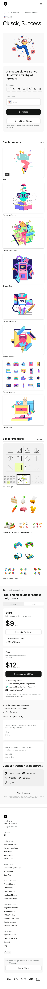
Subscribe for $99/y (23, 632)
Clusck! (9, 17)
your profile (19, 696)
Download (23, 112)
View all (41, 142)
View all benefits (23, 793)
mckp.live (12, 690)
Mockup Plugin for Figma (18, 687)
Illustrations (15, 13)
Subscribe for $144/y (23, 674)
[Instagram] (5, 835)
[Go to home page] (4, 12)
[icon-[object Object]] (35, 4)
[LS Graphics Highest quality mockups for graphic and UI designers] (5, 4)
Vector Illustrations (31, 13)
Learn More (23, 968)
